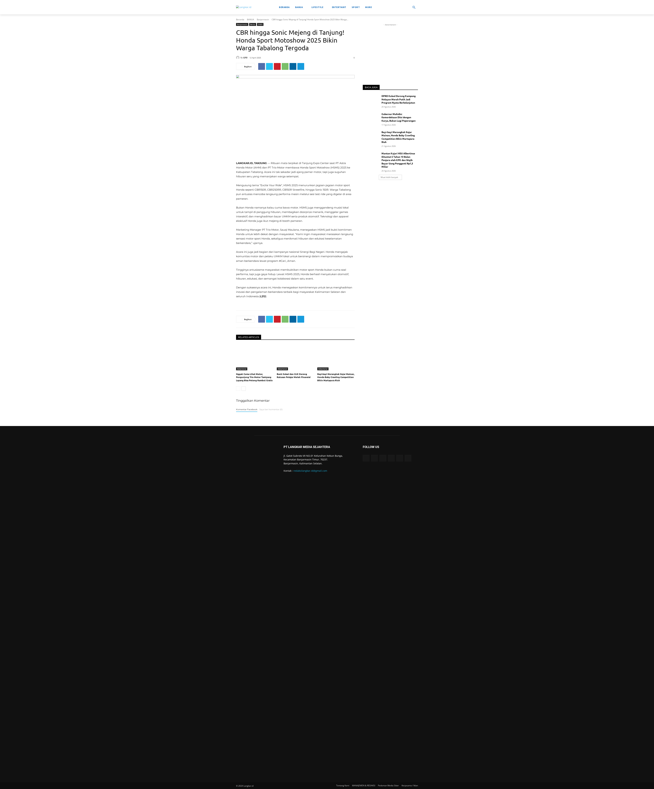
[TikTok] (391, 458)
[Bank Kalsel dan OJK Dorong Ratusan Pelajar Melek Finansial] (295, 357)
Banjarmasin (263, 19)
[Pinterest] (277, 66)
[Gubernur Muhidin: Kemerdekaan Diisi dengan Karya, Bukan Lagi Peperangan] (371, 118)
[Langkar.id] (243, 7)
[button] (402, 7)
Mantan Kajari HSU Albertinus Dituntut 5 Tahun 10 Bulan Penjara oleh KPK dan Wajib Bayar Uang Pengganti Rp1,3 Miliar (398, 160)
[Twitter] (269, 66)
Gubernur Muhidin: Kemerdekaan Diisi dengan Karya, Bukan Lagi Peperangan (399, 117)
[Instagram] (374, 458)
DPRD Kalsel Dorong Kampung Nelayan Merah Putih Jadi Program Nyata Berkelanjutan (399, 99)
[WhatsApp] (285, 66)
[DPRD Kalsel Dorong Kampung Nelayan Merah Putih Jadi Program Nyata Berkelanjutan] (371, 100)
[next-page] (244, 388)
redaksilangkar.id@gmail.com (310, 470)
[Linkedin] (293, 66)
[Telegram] (300, 66)
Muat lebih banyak (389, 177)
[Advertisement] (390, 48)
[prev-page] (238, 388)
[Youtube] (408, 458)
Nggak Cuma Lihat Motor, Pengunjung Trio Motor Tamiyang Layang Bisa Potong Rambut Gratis (254, 377)
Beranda (240, 19)
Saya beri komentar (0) (271, 409)
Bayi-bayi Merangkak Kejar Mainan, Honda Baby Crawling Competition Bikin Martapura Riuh (335, 377)
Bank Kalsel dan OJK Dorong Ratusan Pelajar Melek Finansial (293, 375)
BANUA (250, 19)
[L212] (238, 57)
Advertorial (241, 369)
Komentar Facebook (246, 409)
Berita (252, 24)
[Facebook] (261, 66)
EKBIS (260, 24)
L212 (245, 57)
